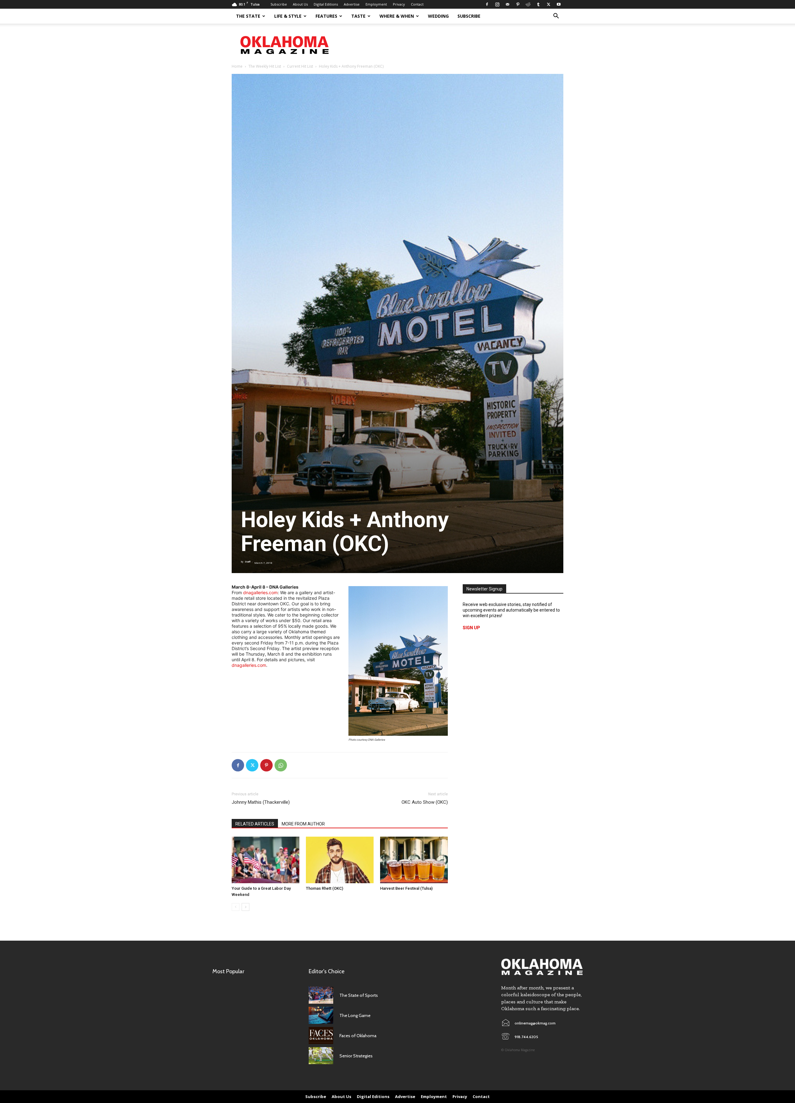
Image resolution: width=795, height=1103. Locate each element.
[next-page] (245, 907)
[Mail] (507, 4)
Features (326, 16)
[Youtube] (558, 4)
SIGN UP (471, 627)
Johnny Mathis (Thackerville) (261, 802)
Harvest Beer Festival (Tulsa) (406, 888)
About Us (300, 4)
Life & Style (288, 16)
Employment (376, 4)
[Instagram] (497, 4)
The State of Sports (358, 995)
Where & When (396, 16)
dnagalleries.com (260, 592)
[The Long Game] (321, 1015)
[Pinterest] (517, 4)
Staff (247, 561)
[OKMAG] (542, 967)
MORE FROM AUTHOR (303, 823)
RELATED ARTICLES (254, 823)
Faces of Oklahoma (357, 1035)
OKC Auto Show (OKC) (425, 802)
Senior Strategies (356, 1056)
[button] (555, 17)
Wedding (438, 16)
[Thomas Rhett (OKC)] (340, 860)
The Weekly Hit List (264, 66)
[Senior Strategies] (321, 1055)
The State (248, 16)
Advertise (352, 4)
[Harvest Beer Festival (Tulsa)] (414, 860)
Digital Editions (326, 4)
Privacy (399, 4)
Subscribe (278, 4)
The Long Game (354, 1015)
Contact (417, 4)
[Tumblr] (538, 4)
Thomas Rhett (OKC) (324, 888)
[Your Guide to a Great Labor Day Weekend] (265, 860)
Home (237, 66)
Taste (358, 16)
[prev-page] (235, 907)
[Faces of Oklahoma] (321, 1035)
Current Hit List (300, 66)
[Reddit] (528, 4)
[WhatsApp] (281, 765)
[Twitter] (548, 4)
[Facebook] (487, 4)
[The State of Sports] (321, 995)
